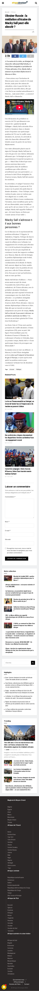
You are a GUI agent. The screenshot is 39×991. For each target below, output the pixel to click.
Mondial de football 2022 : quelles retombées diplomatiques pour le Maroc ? (24, 578)
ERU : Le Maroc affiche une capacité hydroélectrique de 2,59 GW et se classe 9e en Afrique (20, 617)
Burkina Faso (12, 834)
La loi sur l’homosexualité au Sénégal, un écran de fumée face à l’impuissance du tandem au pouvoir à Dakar (19, 403)
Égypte (10, 809)
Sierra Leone (12, 865)
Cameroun (11, 880)
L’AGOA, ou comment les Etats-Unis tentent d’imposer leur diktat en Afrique (24, 625)
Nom (7, 522)
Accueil (7, 12)
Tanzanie (11, 931)
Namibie (10, 963)
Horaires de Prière (14, 984)
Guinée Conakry (13, 847)
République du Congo (14, 890)
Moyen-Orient (12, 820)
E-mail (8, 531)
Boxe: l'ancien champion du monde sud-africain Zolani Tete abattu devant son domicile (24, 779)
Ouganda (10, 918)
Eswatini (10, 968)
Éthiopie (10, 913)
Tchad (9, 893)
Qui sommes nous (18, 979)
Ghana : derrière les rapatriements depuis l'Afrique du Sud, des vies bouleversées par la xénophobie (20, 650)
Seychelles (11, 966)
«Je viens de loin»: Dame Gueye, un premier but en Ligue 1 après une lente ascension (23, 763)
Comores (10, 948)
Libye (9, 812)
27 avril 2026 (9, 409)
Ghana (10, 845)
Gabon (10, 882)
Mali (9, 855)
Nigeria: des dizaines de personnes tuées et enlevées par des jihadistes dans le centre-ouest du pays (19, 703)
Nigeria (10, 860)
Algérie (10, 807)
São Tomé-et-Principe (14, 895)
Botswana (11, 945)
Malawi (10, 956)
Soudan (10, 925)
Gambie (10, 842)
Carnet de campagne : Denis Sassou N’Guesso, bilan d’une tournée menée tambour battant (18, 471)
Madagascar (11, 953)
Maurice (10, 958)
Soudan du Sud (12, 928)
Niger (9, 857)
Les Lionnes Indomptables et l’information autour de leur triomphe (22, 771)
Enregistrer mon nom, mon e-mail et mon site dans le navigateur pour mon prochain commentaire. (19, 551)
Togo (9, 868)
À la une (9, 464)
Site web (7, 539)
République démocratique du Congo (19, 888)
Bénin (9, 832)
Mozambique (12, 961)
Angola (10, 943)
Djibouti (10, 907)
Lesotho (10, 950)
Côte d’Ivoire (11, 839)
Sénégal (10, 863)
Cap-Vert (10, 837)
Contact (26, 984)
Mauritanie (11, 817)
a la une (12, 369)
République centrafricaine (16, 877)
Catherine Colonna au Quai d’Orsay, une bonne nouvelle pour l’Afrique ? (24, 609)
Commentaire (10, 497)
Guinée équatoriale (13, 885)
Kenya (10, 915)
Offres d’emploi (19, 982)
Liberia (10, 852)
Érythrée (10, 910)
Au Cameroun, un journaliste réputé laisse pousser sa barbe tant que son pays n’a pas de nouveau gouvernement (19, 593)
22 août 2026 (14, 749)
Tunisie (10, 822)
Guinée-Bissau (12, 850)
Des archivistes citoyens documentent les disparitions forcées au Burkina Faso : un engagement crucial (19, 437)
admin (7, 749)
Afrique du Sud (12, 940)
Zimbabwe (11, 974)
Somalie (10, 923)
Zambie (10, 971)
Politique (13, 12)
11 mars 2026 (9, 476)
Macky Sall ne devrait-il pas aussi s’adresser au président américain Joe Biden (19, 313)
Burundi (10, 905)
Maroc (10, 814)
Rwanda (10, 920)
